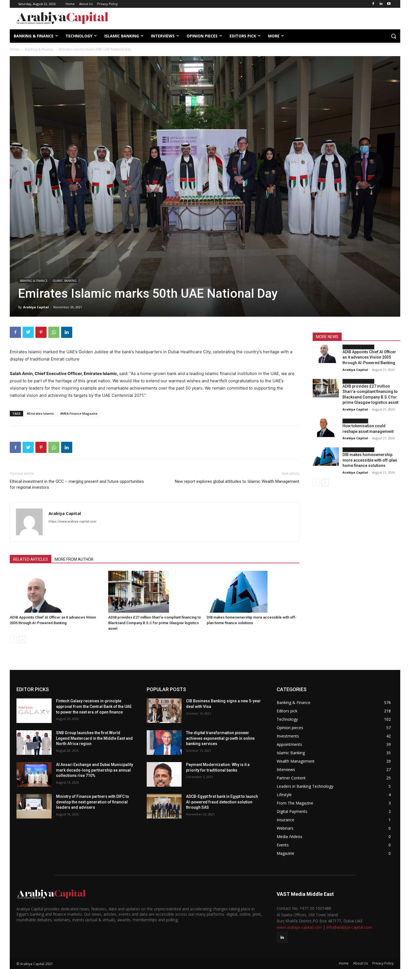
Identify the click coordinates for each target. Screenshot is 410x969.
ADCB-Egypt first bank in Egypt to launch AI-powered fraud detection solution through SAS (222, 802)
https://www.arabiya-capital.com (73, 521)
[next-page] (22, 639)
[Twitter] (28, 332)
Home (15, 49)
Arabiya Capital (36, 307)
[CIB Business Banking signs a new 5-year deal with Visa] (164, 710)
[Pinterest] (41, 332)
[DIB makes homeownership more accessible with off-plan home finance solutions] (253, 592)
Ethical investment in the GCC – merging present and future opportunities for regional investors (77, 484)
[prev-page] (13, 639)
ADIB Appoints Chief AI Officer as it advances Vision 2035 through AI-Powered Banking (369, 357)
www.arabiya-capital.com (299, 927)
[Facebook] (373, 4)
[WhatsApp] (53, 332)
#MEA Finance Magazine (79, 413)
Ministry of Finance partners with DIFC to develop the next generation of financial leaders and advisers (92, 802)
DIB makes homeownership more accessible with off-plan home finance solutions (370, 460)
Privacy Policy (383, 963)
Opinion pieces (355, 421)
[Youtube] (388, 4)
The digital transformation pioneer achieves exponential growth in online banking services (220, 738)
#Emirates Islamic (40, 413)
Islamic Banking (64, 281)
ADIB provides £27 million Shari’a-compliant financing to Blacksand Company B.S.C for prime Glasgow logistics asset (154, 623)
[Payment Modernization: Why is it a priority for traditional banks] (164, 774)
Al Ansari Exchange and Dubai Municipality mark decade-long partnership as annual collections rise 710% (94, 770)
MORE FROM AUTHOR (74, 559)
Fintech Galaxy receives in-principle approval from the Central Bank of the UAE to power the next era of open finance (94, 706)
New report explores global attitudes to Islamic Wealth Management (237, 481)
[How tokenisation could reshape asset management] (326, 428)
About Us (360, 963)
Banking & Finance (39, 49)
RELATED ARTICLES (30, 559)
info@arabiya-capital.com (349, 927)
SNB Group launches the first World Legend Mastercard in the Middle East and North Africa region (94, 738)
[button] (393, 36)
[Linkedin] (381, 4)
